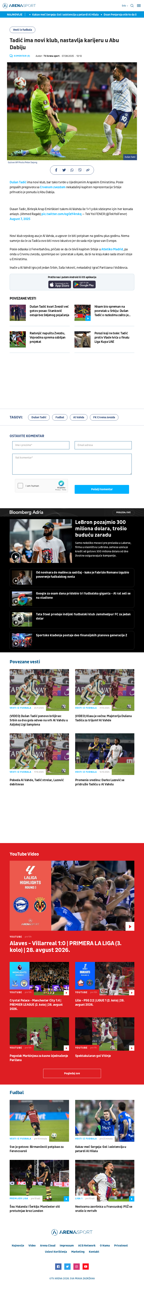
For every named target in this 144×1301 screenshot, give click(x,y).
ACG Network (87, 1245)
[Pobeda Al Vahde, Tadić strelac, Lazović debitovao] (39, 754)
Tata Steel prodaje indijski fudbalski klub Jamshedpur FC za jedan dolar (83, 616)
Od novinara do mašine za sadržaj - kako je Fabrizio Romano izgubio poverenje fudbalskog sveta (82, 574)
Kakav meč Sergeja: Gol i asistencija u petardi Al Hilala (54, 14)
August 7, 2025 (20, 219)
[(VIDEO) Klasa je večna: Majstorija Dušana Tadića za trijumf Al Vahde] (105, 690)
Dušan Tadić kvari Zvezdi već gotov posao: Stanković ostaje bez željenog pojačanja (49, 311)
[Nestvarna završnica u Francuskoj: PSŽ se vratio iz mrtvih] (105, 1181)
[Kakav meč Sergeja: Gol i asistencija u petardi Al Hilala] (105, 1121)
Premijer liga (19, 1198)
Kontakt (94, 1252)
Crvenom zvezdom (53, 187)
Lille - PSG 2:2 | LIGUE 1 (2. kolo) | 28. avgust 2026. (100, 1002)
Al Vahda (78, 417)
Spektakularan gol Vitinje (93, 1056)
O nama (105, 1245)
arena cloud (47, 1245)
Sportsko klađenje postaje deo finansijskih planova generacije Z (81, 635)
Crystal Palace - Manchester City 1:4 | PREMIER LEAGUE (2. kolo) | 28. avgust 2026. (36, 1004)
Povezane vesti (23, 298)
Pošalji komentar (102, 489)
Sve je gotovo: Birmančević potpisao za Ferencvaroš (37, 1149)
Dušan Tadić (18, 182)
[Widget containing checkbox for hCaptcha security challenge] (41, 485)
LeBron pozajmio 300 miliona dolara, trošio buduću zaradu (101, 528)
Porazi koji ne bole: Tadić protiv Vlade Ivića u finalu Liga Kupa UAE (111, 337)
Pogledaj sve (123, 512)
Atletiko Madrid (112, 249)
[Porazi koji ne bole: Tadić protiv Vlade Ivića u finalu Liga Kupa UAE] (82, 339)
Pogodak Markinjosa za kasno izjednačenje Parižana (39, 1058)
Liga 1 (79, 1198)
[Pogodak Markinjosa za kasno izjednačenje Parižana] (39, 1034)
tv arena (57, 1278)
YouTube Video (24, 854)
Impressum (67, 1245)
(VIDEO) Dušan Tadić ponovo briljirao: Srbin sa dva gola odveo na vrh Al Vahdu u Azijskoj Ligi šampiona (39, 720)
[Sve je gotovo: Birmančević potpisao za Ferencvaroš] (39, 1121)
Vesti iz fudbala (22, 30)
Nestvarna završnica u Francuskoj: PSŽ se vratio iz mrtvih (103, 1209)
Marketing (77, 1252)
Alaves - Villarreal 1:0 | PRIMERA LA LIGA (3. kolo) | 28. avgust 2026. (66, 946)
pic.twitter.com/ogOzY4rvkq (61, 214)
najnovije (18, 1245)
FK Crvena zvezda (104, 417)
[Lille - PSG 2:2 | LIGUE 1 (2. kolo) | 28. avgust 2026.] (105, 978)
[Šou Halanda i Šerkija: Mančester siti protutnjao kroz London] (39, 1181)
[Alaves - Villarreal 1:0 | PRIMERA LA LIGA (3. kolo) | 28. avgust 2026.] (72, 896)
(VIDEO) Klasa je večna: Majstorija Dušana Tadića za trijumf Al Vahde (103, 718)
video (32, 1245)
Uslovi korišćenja (56, 1252)
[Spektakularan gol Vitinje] (105, 1034)
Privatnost (121, 1245)
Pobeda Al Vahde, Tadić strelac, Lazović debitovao (37, 782)
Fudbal (59, 417)
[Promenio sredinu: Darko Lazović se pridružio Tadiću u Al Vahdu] (105, 754)
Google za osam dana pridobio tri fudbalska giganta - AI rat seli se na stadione (83, 595)
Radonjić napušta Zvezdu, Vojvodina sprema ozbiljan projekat (48, 337)
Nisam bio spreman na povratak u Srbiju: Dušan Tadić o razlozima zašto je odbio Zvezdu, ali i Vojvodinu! (111, 311)
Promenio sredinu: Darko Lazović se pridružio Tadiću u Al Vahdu (99, 782)
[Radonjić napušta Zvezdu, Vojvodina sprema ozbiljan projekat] (18, 339)
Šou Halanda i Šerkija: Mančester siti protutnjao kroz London (35, 1209)
